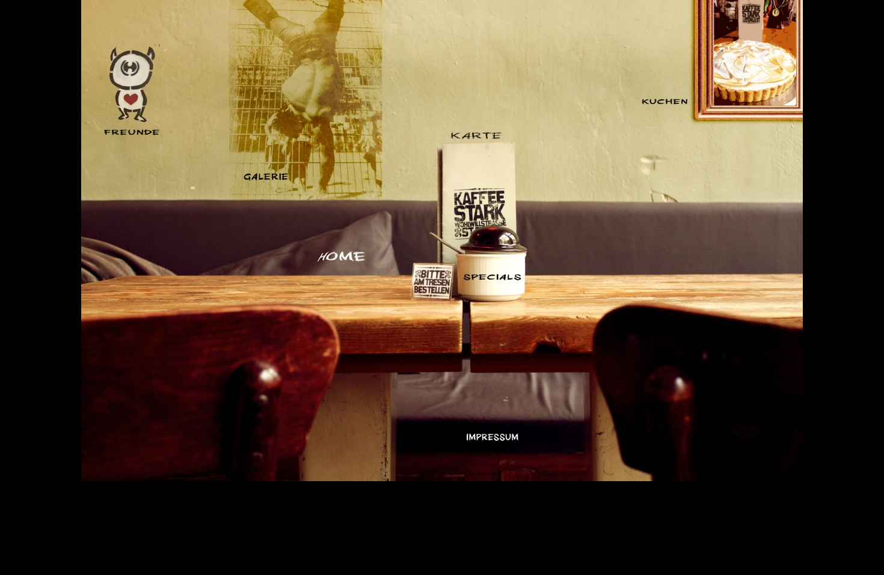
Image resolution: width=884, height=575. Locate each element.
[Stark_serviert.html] (476, 136)
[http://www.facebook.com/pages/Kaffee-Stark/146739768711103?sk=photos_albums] (266, 178)
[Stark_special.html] (492, 277)
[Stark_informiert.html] (492, 437)
